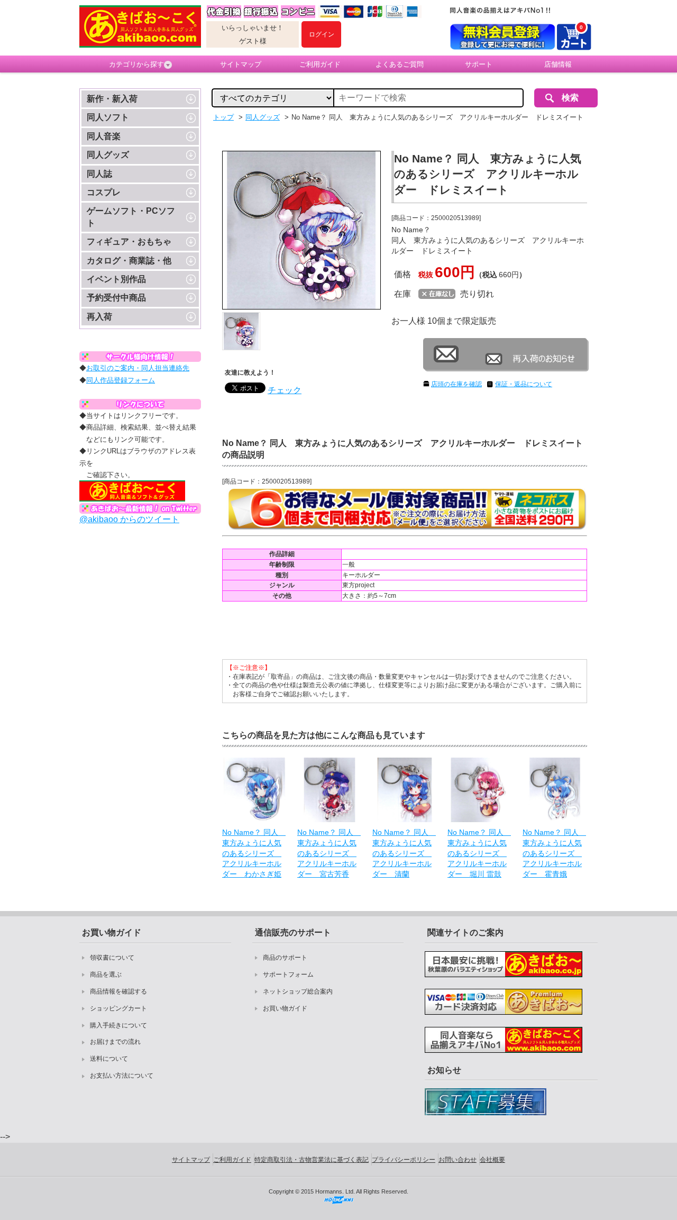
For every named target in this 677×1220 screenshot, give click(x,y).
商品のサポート (285, 957)
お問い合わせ (457, 1160)
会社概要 (492, 1160)
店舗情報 (558, 64)
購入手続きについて (118, 1025)
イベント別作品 (116, 279)
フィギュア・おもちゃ (129, 241)
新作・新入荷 (112, 98)
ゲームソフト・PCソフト (131, 216)
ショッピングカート (118, 1008)
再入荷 (99, 316)
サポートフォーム (288, 974)
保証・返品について (523, 384)
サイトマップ (240, 64)
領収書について (112, 957)
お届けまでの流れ (115, 1041)
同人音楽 (104, 136)
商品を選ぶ (106, 974)
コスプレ (104, 192)
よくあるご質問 (400, 64)
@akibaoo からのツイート (129, 519)
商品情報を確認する (118, 991)
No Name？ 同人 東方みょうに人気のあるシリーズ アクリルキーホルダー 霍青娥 (554, 853)
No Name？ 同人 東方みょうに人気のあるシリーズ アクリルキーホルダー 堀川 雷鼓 (479, 853)
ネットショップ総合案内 (298, 991)
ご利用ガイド (320, 64)
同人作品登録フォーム (120, 380)
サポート (478, 64)
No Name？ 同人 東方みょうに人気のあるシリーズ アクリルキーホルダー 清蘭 (404, 853)
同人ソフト (108, 117)
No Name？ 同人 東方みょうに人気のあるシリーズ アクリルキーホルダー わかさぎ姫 (254, 853)
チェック (284, 390)
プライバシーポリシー (403, 1160)
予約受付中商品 (116, 297)
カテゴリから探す (136, 64)
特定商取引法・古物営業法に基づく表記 (311, 1160)
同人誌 (99, 173)
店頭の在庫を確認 (456, 384)
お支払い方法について (121, 1075)
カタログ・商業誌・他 (129, 260)
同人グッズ (108, 154)
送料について (109, 1058)
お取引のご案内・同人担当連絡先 (137, 368)
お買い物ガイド (285, 1008)
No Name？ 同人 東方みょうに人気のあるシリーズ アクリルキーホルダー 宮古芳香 (329, 853)
